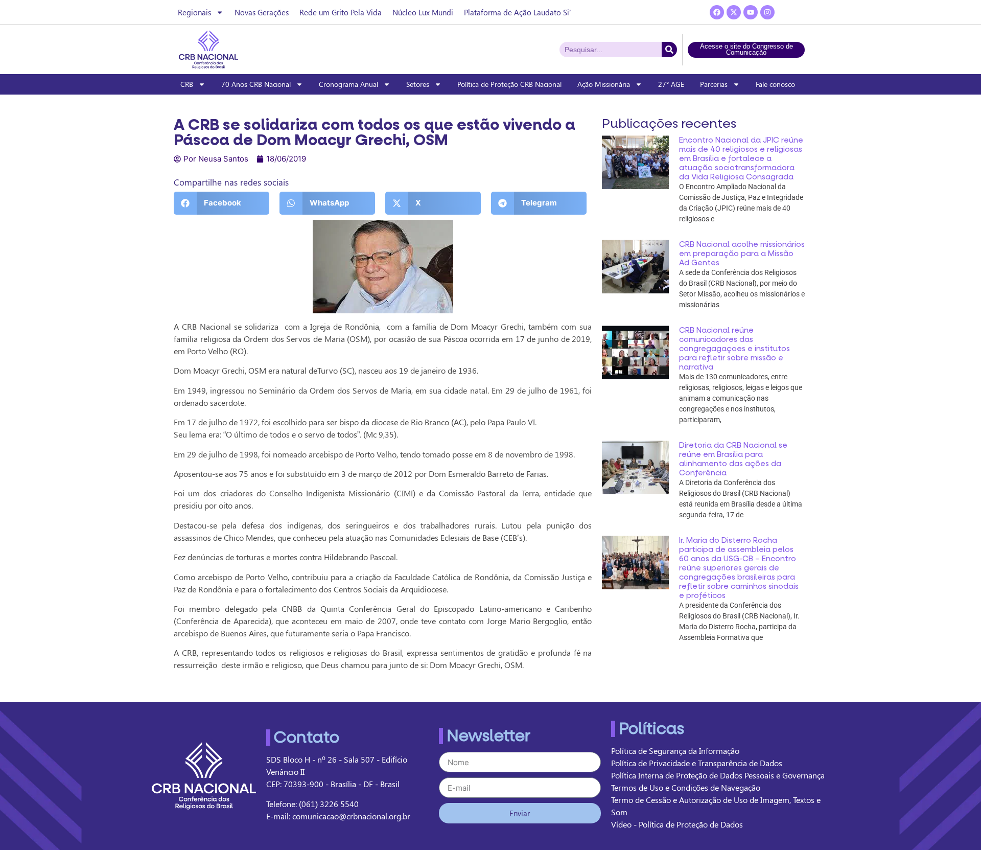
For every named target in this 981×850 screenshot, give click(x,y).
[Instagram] (767, 12)
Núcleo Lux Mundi (422, 12)
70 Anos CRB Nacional (256, 84)
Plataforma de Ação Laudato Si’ (517, 12)
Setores (417, 84)
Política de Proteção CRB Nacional (509, 84)
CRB (186, 84)
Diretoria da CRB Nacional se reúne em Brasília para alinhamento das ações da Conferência (733, 459)
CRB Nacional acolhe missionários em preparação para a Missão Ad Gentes (742, 253)
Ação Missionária (603, 84)
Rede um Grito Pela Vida (340, 12)
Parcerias (714, 84)
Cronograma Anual (348, 84)
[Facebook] (717, 12)
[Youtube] (750, 12)
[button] (221, 203)
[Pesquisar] (669, 49)
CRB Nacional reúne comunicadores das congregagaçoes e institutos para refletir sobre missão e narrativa (734, 348)
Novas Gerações (262, 12)
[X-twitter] (734, 12)
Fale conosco (775, 84)
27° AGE (671, 84)
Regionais (194, 12)
